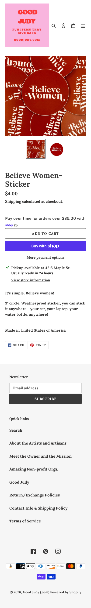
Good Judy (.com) (36, 592)
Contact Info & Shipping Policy (38, 508)
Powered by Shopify (65, 592)
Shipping (13, 201)
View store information (30, 280)
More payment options (45, 257)
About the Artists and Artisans (37, 443)
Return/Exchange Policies (34, 495)
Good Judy (19, 482)
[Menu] (83, 25)
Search (15, 430)
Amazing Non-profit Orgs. (33, 469)
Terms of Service (25, 521)
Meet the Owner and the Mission (40, 456)
